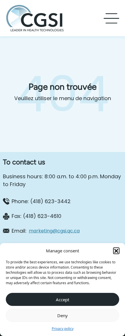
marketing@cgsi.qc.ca (54, 230)
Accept (62, 299)
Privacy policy (63, 328)
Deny (62, 315)
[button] (116, 251)
